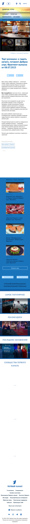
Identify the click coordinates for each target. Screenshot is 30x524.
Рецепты (12, 144)
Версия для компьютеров (15, 505)
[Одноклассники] (19, 75)
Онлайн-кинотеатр (15, 493)
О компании (10, 490)
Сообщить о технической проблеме (19, 53)
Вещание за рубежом (16, 509)
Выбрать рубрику (7, 19)
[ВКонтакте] (10, 75)
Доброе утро (8, 9)
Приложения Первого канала (9, 495)
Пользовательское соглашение (18, 497)
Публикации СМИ (18, 502)
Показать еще (15, 268)
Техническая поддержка (20, 500)
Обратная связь (7, 500)
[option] (7, 44)
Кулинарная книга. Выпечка (8, 147)
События (9, 502)
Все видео (5, 497)
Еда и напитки (5, 144)
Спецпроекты (19, 490)
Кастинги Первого (24, 495)
